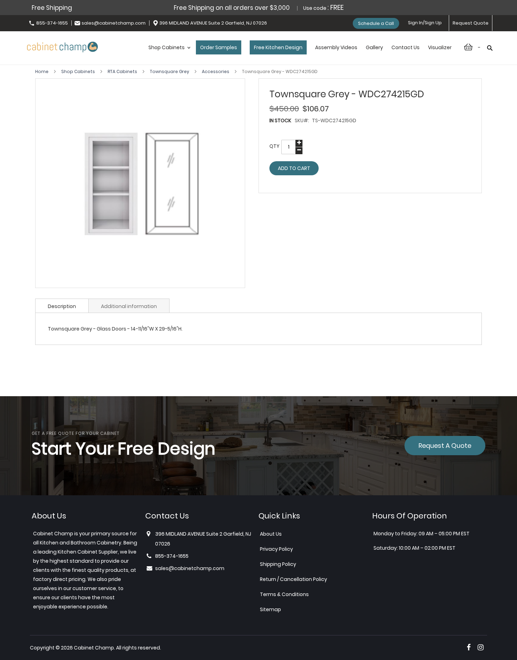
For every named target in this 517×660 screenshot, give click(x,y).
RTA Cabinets (123, 71)
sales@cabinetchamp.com (114, 23)
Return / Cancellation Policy (293, 579)
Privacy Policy (276, 549)
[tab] (62, 306)
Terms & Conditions (284, 594)
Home (42, 71)
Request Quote (471, 23)
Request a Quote (445, 445)
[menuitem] (168, 55)
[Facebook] (469, 647)
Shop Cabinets (78, 71)
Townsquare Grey (170, 71)
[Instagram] (481, 647)
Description (62, 306)
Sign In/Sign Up (425, 22)
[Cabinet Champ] (62, 46)
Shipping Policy (278, 564)
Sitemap (270, 609)
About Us (271, 533)
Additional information (129, 306)
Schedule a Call (376, 23)
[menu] (300, 55)
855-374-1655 (52, 23)
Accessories (216, 71)
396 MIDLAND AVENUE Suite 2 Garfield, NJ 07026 (213, 23)
